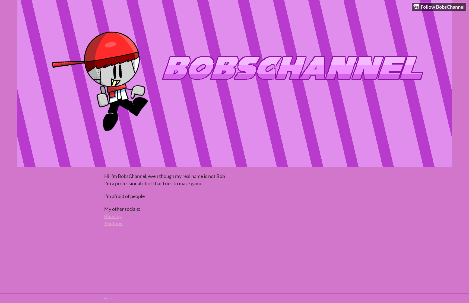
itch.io (108, 298)
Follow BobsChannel (443, 7)
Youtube (113, 223)
